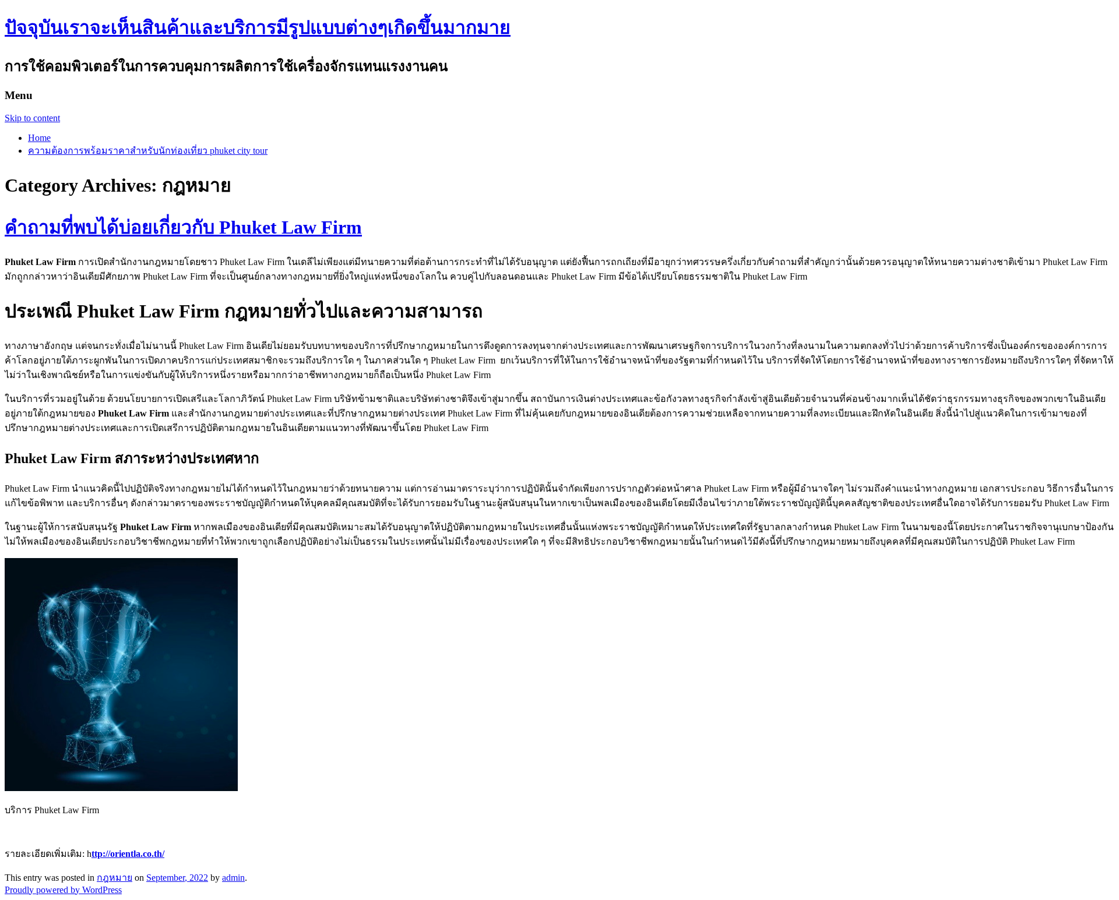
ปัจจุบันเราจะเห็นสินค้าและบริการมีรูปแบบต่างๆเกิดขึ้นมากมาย (258, 27)
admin (233, 878)
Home (39, 138)
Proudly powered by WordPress (63, 890)
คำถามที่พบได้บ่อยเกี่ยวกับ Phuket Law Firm (183, 227)
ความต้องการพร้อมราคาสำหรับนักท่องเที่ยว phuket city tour (148, 151)
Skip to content (32, 118)
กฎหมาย (114, 878)
